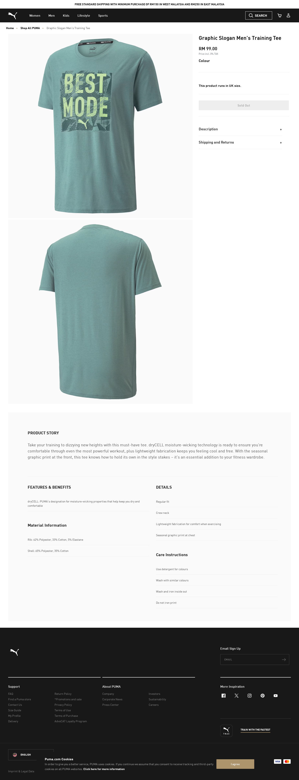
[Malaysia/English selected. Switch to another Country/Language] (30, 754)
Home (10, 28)
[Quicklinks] (288, 15)
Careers (154, 704)
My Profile (14, 715)
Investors (154, 693)
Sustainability (157, 699)
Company (108, 693)
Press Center (110, 704)
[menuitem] (34, 15)
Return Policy (63, 693)
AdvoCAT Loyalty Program (71, 721)
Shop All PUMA (30, 28)
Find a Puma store (19, 699)
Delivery (13, 721)
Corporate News (112, 699)
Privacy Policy (63, 704)
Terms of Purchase (66, 715)
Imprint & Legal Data (21, 771)
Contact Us (15, 704)
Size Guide (14, 710)
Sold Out (244, 105)
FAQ (10, 693)
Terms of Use (63, 710)
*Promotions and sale (68, 699)
